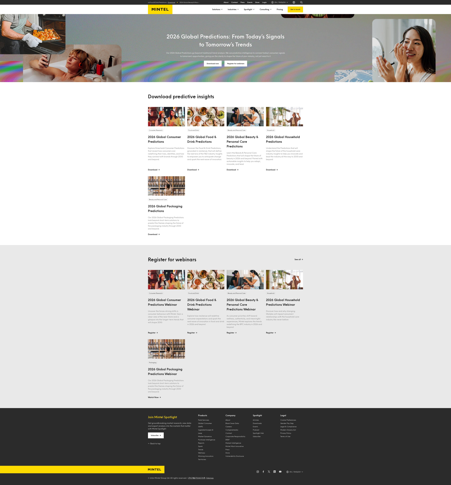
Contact (234, 2)
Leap (200, 433)
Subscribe (155, 435)
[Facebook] (263, 471)
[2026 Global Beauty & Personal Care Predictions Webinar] (245, 279)
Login (264, 2)
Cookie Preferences (288, 420)
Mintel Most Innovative (235, 446)
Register (152, 332)
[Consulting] (270, 9)
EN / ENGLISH (280, 2)
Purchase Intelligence (206, 439)
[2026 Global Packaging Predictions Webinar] (166, 349)
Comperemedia (232, 429)
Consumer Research (156, 130)
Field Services (203, 420)
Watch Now (153, 397)
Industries (232, 9)
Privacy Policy (285, 433)
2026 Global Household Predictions (283, 139)
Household (270, 130)
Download (192, 2)
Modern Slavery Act (288, 429)
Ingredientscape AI (205, 429)
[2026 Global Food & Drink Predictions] (205, 116)
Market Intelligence (233, 443)
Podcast (256, 429)
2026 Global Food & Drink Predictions (201, 139)
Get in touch (295, 9)
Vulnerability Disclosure (235, 456)
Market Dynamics (205, 436)
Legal (283, 415)
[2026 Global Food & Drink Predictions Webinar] (205, 279)
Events (249, 2)
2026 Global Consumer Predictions (164, 139)
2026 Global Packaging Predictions (165, 208)
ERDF (227, 439)
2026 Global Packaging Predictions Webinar (165, 371)
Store (257, 2)
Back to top (155, 443)
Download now (213, 63)
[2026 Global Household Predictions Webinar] (284, 279)
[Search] (301, 2)
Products (202, 415)
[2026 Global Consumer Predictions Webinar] (166, 279)
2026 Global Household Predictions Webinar (283, 302)
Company (230, 415)
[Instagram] (257, 471)
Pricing (280, 9)
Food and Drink (193, 130)
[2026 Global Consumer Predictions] (166, 116)
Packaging (152, 362)
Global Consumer (205, 423)
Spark (200, 446)
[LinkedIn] (274, 471)
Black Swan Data (232, 423)
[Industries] (237, 9)
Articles (256, 420)
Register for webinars (235, 63)
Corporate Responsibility (235, 436)
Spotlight (248, 9)
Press (243, 2)
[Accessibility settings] (294, 2)
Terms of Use (285, 436)
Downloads (257, 423)
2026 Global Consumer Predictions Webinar (164, 302)
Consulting (264, 9)
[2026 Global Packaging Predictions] (166, 186)
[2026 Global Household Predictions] (284, 116)
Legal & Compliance (288, 426)
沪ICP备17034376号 (196, 478)
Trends (200, 449)
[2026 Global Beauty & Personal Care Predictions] (245, 116)
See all (298, 259)
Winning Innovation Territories (205, 457)
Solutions (216, 9)
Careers (229, 426)
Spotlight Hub (258, 433)
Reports (201, 443)
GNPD (200, 426)
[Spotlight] (253, 9)
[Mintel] (160, 9)
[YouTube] (280, 471)
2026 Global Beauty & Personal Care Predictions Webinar (242, 304)
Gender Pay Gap (287, 423)
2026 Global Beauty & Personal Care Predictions (242, 141)
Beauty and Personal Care (236, 130)
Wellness (201, 452)
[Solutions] (221, 9)
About (226, 2)
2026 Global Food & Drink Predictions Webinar (201, 304)
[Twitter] (269, 471)
